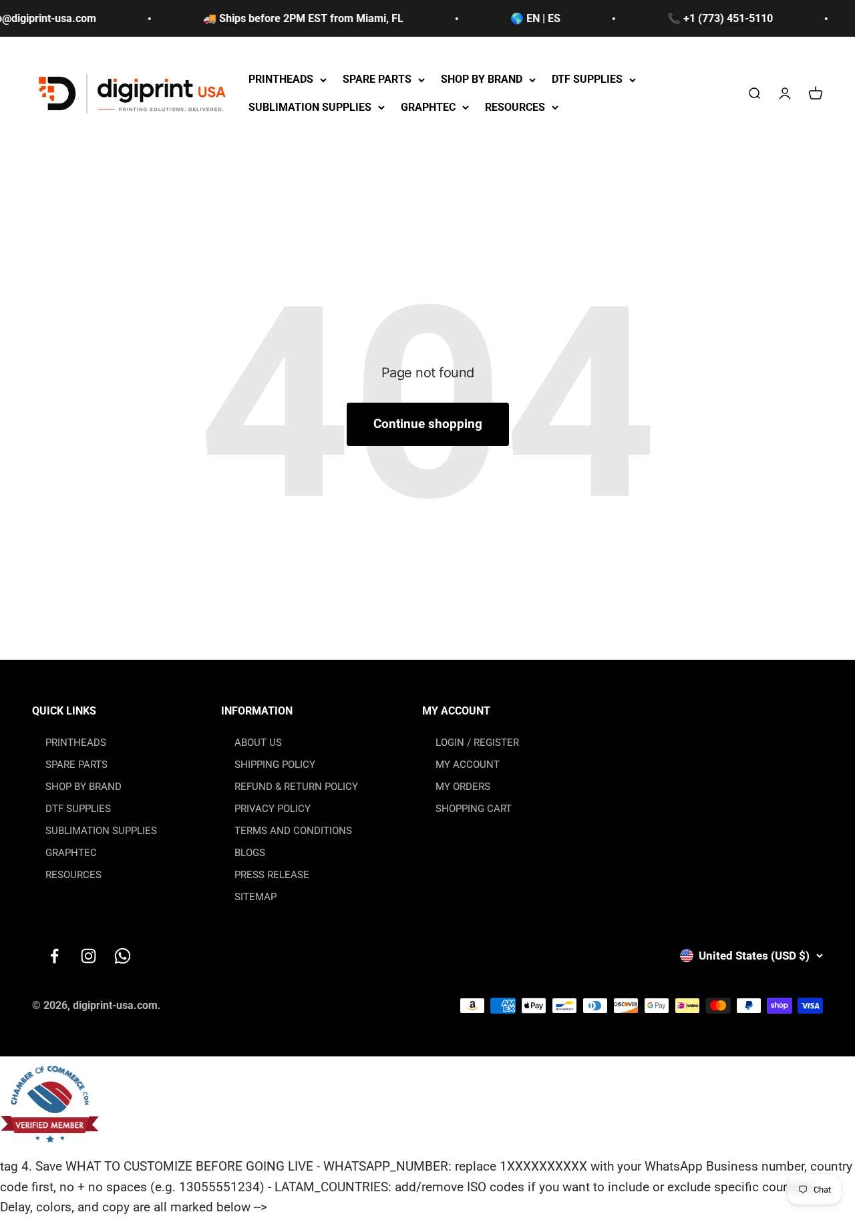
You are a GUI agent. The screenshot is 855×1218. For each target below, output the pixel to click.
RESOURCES (515, 107)
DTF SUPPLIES (587, 79)
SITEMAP (255, 897)
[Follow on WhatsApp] (123, 956)
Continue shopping (427, 423)
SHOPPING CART (474, 809)
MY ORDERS (463, 787)
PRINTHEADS (280, 79)
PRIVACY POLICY (272, 809)
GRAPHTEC (428, 107)
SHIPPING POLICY (274, 765)
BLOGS (249, 853)
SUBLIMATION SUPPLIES (309, 107)
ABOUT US (258, 743)
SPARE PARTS (377, 79)
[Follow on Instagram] (88, 956)
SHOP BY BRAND (481, 79)
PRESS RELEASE (271, 875)
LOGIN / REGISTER (477, 743)
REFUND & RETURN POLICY (296, 787)
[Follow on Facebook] (54, 956)
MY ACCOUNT (468, 765)
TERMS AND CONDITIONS (293, 831)
